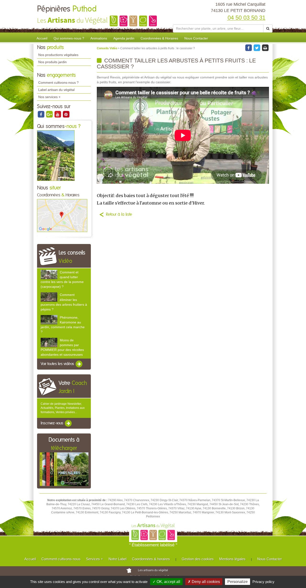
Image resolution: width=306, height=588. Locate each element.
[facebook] (41, 114)
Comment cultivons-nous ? (58, 82)
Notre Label (117, 559)
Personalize (237, 582)
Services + (94, 559)
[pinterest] (66, 114)
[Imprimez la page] (265, 47)
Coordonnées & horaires (151, 559)
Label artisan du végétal (56, 90)
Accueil (42, 38)
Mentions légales (232, 559)
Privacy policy (263, 582)
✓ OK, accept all (166, 582)
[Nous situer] (62, 215)
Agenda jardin (123, 38)
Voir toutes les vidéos (58, 364)
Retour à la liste (119, 214)
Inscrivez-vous (52, 423)
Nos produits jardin (52, 62)
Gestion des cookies (198, 559)
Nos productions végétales (58, 55)
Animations (98, 38)
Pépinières (67, 9)
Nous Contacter (196, 38)
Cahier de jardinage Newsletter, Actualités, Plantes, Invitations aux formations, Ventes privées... (63, 408)
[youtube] (58, 114)
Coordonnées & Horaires (159, 38)
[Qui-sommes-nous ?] (56, 155)
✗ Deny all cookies (204, 582)
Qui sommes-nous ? (69, 38)
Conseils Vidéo (107, 48)
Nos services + (49, 97)
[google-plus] (49, 114)
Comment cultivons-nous (61, 559)
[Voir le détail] (49, 274)
